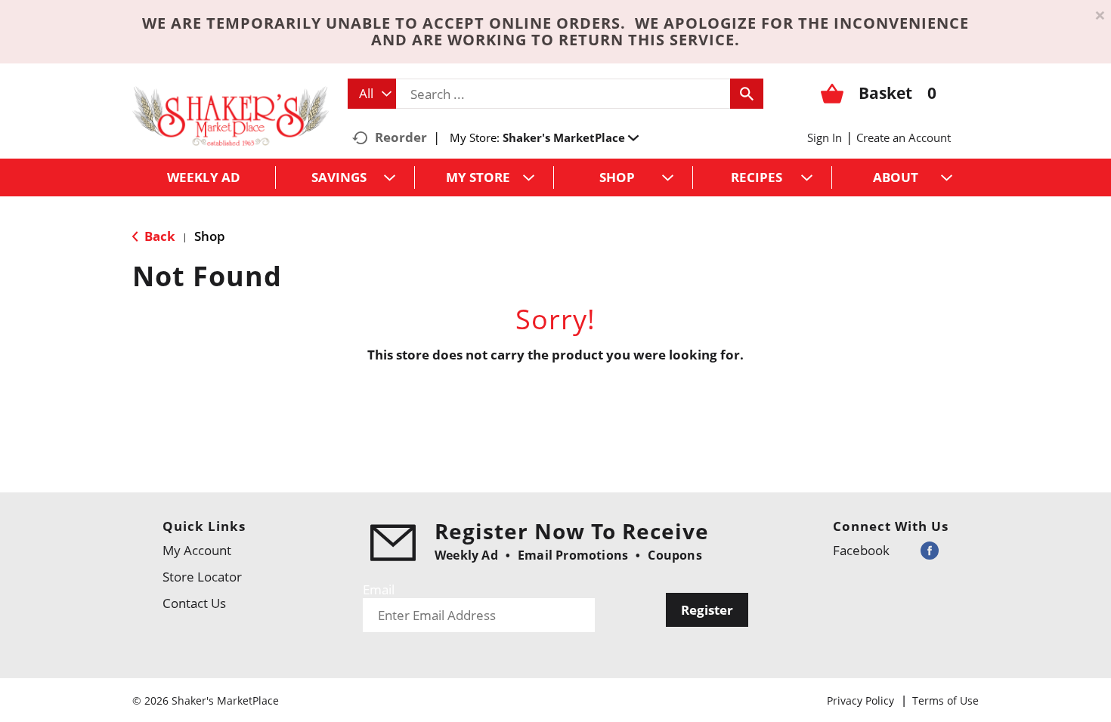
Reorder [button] (401, 137)
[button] (571, 137)
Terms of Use (945, 700)
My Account (196, 550)
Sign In (824, 137)
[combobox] (372, 94)
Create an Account (903, 137)
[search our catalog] (746, 94)
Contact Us (194, 603)
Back (158, 236)
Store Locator (202, 576)
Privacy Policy (860, 700)
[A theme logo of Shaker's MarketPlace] (230, 115)
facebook (861, 550)
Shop (209, 236)
